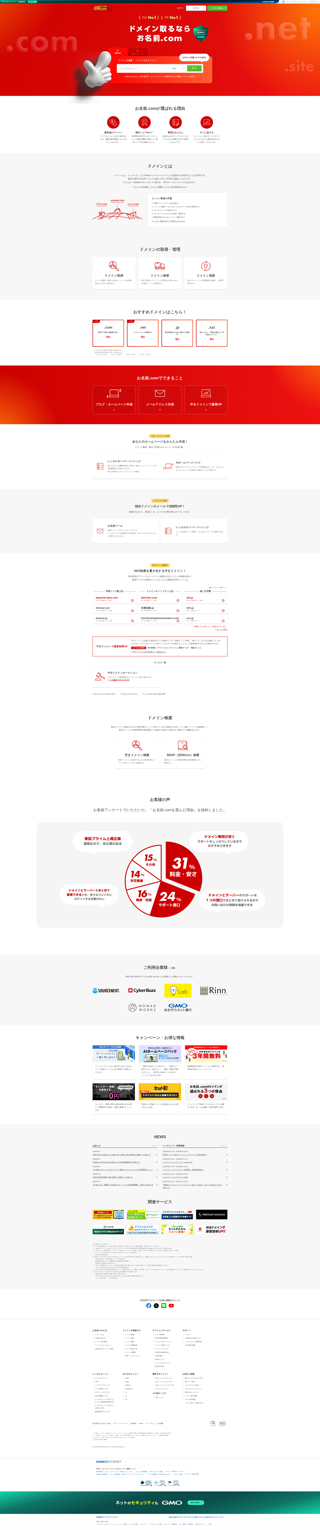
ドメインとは (99, 1334)
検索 (194, 68)
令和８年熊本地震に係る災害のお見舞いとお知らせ (112, 1177)
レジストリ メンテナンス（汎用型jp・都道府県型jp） (183, 1170)
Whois (141, 1423)
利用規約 (133, 1423)
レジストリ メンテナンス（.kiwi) (175, 1177)
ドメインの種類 (130, 1352)
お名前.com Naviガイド (193, 1338)
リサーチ (166, 1524)
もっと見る (222, 629)
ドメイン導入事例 (101, 1342)
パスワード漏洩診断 (141, 1471)
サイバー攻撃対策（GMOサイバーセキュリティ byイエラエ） (127, 1474)
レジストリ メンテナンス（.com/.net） (177, 1162)
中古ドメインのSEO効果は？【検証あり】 (149, 652)
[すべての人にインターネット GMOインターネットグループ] (302, 1)
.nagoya (127, 1385)
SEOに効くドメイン (192, 1392)
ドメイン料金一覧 (131, 1349)
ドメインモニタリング (162, 1363)
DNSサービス (159, 1359)
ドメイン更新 (129, 1342)
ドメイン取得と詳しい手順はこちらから (169, 221)
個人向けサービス (201, 1524)
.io (126, 1396)
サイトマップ (150, 1423)
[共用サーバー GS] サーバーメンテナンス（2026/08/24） (185, 1155)
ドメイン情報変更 (131, 1345)
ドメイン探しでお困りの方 (194, 1403)
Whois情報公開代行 (161, 1338)
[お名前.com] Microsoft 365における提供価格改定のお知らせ (116, 1162)
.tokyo (127, 1382)
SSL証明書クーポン (101, 1396)
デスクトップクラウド (102, 1392)
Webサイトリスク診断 (156, 1471)
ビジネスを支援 (133, 1524)
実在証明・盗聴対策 (102, 1474)
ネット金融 (182, 1524)
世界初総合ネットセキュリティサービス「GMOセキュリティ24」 (114, 1471)
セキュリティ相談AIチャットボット (175, 1471)
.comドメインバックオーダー (165, 1385)
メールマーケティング (102, 1385)
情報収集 (174, 1524)
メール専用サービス (101, 1389)
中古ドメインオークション (164, 1378)
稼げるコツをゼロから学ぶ (194, 1378)
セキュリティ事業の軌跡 (192, 1474)
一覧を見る (154, 1146)
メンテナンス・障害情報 (193, 1342)
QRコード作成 (190, 1382)
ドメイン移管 (129, 1338)
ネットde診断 (159, 1334)
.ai (126, 1392)
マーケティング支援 (156, 1524)
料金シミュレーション (132, 1356)
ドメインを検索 (125, 60)
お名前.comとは (100, 1338)
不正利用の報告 (190, 1345)
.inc (126, 1399)
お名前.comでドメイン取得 (104, 1349)
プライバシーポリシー (120, 1423)
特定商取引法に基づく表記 (101, 1423)
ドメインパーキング (161, 1349)
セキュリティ (144, 1524)
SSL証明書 (158, 1356)
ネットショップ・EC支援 (119, 1524)
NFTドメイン (159, 1397)
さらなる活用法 (190, 1399)
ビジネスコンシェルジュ (193, 1389)
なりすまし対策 (178, 1474)
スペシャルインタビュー (103, 1345)
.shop (127, 1378)
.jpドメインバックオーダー (164, 1382)
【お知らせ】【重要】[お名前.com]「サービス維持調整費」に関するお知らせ (122, 1185)
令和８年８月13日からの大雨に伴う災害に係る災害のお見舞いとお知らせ (121, 1155)
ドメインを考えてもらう (146, 60)
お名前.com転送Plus (162, 1352)
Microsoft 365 (159, 1366)
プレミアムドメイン (161, 1389)
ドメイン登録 (129, 1334)
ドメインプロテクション (163, 1342)
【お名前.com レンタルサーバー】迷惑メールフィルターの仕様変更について (122, 1170)
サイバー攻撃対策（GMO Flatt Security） (159, 1474)
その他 (210, 1524)
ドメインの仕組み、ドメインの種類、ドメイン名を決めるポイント (161, 187)
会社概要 (160, 1423)
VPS (96, 1382)
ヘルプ (187, 1334)
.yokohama (128, 1389)
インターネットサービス (103, 1524)
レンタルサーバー (101, 1378)
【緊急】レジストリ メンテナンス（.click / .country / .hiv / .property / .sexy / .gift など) (192, 1186)
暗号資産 (190, 1524)
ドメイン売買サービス (162, 1345)
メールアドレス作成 (191, 1385)
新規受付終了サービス (102, 1411)
